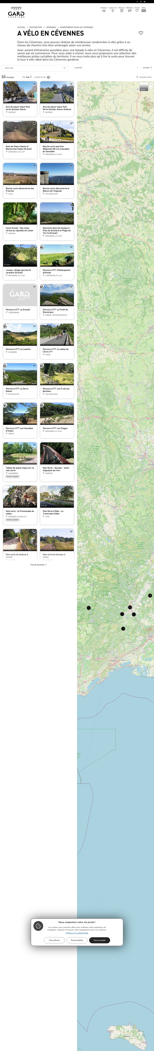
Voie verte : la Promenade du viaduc (20, 512)
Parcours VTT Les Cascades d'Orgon (19, 429)
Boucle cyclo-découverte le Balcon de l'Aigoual (56, 189)
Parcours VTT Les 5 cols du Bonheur (56, 389)
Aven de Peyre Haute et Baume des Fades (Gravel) (19, 147)
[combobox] (106, 68)
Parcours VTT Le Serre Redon (17, 389)
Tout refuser (54, 940)
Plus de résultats (37, 564)
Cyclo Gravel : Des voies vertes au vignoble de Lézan (19, 229)
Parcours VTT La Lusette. (18, 349)
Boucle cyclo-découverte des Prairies (20, 189)
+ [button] (151, 84)
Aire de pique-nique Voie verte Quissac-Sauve (18, 108)
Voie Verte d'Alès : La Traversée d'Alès (53, 512)
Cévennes (51, 27)
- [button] (151, 87)
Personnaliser (77, 940)
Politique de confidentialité (77, 933)
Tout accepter (100, 940)
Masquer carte (145, 77)
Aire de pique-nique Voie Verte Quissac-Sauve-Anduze (57, 108)
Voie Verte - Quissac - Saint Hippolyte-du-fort (56, 469)
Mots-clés (9, 68)
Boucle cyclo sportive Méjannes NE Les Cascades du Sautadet (56, 149)
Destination (35, 27)
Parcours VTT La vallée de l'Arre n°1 (56, 350)
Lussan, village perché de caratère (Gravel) (18, 271)
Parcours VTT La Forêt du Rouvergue (55, 310)
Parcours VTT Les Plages (55, 428)
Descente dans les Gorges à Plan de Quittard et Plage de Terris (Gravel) (57, 230)
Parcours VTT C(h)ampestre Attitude (56, 271)
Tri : (26, 77)
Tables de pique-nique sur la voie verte (20, 469)
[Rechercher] (64, 68)
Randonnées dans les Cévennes (76, 27)
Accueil (21, 27)
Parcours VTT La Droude (18, 309)
